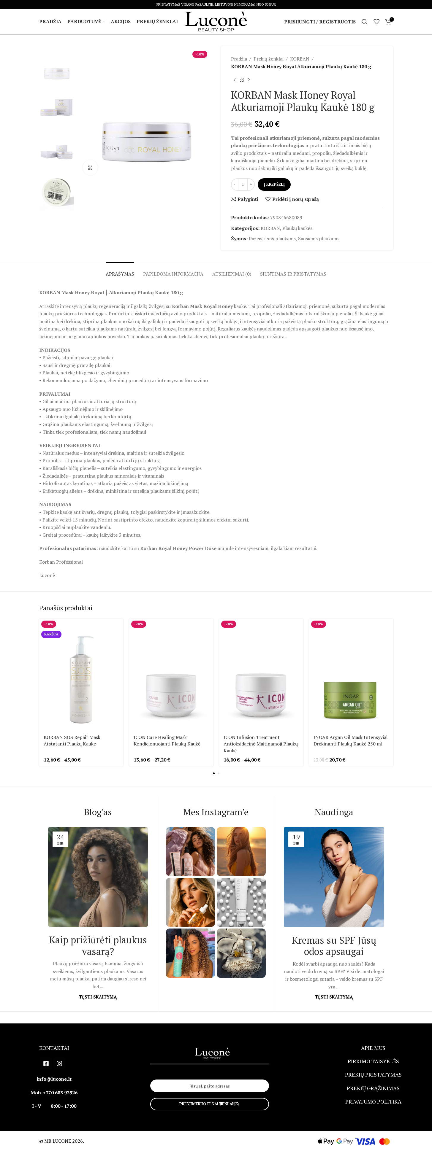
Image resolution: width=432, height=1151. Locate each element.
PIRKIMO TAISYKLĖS (373, 1061)
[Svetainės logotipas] (216, 21)
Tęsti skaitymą (98, 997)
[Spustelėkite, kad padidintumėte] (90, 167)
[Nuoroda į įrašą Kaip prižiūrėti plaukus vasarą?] (98, 877)
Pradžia (239, 58)
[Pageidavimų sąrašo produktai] (376, 22)
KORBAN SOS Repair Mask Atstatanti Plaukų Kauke (72, 740)
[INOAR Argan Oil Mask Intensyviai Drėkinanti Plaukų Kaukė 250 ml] (351, 674)
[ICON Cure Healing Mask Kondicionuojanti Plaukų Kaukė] (171, 674)
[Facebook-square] (46, 1063)
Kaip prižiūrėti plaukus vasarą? (98, 945)
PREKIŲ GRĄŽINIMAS (373, 1088)
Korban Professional (61, 562)
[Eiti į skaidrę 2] (218, 773)
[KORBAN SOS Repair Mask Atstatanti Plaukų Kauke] (81, 674)
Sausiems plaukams (318, 238)
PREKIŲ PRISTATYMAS (373, 1074)
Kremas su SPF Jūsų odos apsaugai (334, 946)
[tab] (120, 271)
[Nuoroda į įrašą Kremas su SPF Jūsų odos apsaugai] (334, 877)
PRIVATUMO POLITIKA (373, 1101)
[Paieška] (365, 22)
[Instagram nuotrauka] (190, 851)
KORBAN (299, 58)
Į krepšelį (274, 184)
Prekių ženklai (269, 58)
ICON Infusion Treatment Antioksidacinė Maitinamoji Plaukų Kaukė (261, 744)
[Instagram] (59, 1063)
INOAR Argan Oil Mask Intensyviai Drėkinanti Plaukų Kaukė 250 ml (350, 740)
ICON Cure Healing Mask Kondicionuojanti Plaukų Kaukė (167, 740)
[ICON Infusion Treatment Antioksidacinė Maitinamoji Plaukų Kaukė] (261, 674)
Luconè (47, 575)
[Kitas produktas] (248, 79)
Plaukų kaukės (297, 228)
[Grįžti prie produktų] (241, 79)
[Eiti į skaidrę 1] (214, 773)
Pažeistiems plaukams (272, 238)
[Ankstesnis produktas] (234, 79)
